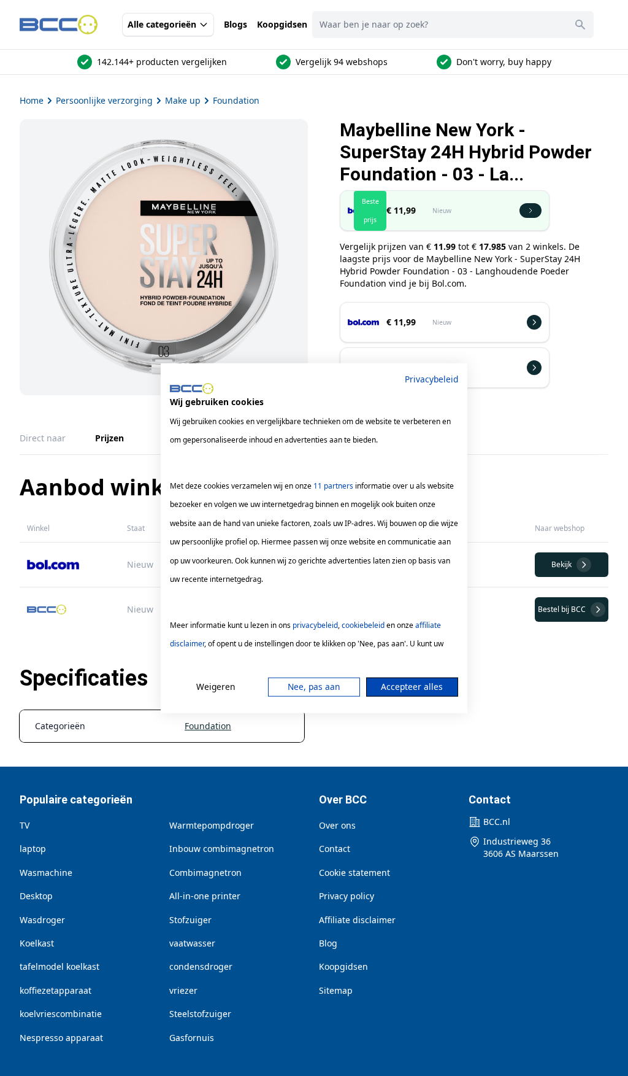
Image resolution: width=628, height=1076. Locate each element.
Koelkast (37, 943)
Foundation (236, 100)
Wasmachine (46, 872)
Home (32, 100)
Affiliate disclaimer (357, 920)
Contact (334, 848)
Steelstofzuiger (200, 1014)
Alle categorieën (162, 24)
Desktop (36, 896)
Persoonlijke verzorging (104, 100)
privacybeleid (315, 625)
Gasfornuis (191, 1037)
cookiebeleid (363, 625)
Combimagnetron (205, 872)
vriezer (183, 990)
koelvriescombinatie (61, 1014)
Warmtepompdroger (211, 825)
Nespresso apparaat (61, 1037)
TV (24, 825)
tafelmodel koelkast (59, 966)
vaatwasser (192, 943)
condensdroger (200, 966)
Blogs (235, 24)
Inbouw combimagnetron (221, 848)
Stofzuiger (190, 920)
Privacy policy (346, 896)
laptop (33, 848)
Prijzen (109, 438)
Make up (183, 100)
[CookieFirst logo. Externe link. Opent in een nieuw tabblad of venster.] (191, 388)
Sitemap (336, 990)
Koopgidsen (282, 24)
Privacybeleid (431, 378)
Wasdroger (42, 920)
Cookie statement (354, 872)
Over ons (337, 825)
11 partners (333, 486)
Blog (328, 943)
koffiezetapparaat (55, 990)
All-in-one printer (204, 896)
